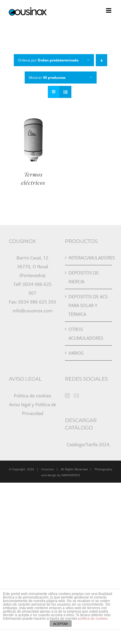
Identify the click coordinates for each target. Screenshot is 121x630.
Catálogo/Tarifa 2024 (88, 444)
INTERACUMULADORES (88, 258)
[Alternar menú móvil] (109, 10)
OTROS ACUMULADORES (85, 333)
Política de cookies (32, 396)
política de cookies (93, 618)
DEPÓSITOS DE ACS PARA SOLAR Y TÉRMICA (87, 305)
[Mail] (76, 395)
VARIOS (75, 353)
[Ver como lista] (65, 92)
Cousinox (47, 469)
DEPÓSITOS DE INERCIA (83, 277)
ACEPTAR (60, 624)
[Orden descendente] (101, 60)
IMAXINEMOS (70, 475)
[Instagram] (67, 395)
